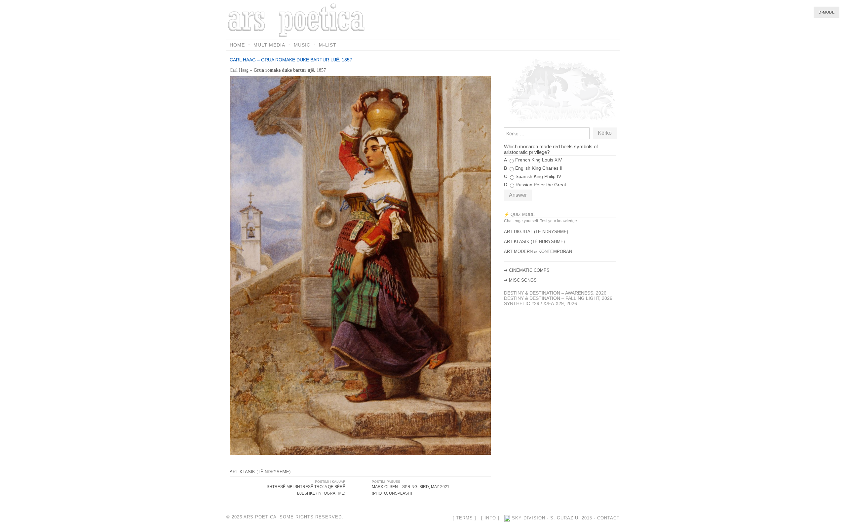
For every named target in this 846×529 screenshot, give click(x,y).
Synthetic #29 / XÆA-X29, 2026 (540, 303)
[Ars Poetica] (297, 20)
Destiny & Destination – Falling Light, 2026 (558, 298)
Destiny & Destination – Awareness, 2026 (555, 293)
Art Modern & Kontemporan (538, 251)
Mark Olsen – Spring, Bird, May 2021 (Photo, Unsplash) (410, 490)
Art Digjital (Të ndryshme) (536, 231)
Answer (518, 195)
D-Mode (826, 12)
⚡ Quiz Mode (519, 214)
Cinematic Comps (529, 270)
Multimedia (269, 45)
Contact (608, 518)
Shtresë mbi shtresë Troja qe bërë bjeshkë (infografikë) (306, 490)
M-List (327, 45)
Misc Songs (523, 280)
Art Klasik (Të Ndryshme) (260, 471)
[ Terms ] (464, 518)
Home (237, 45)
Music (302, 45)
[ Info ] (490, 518)
